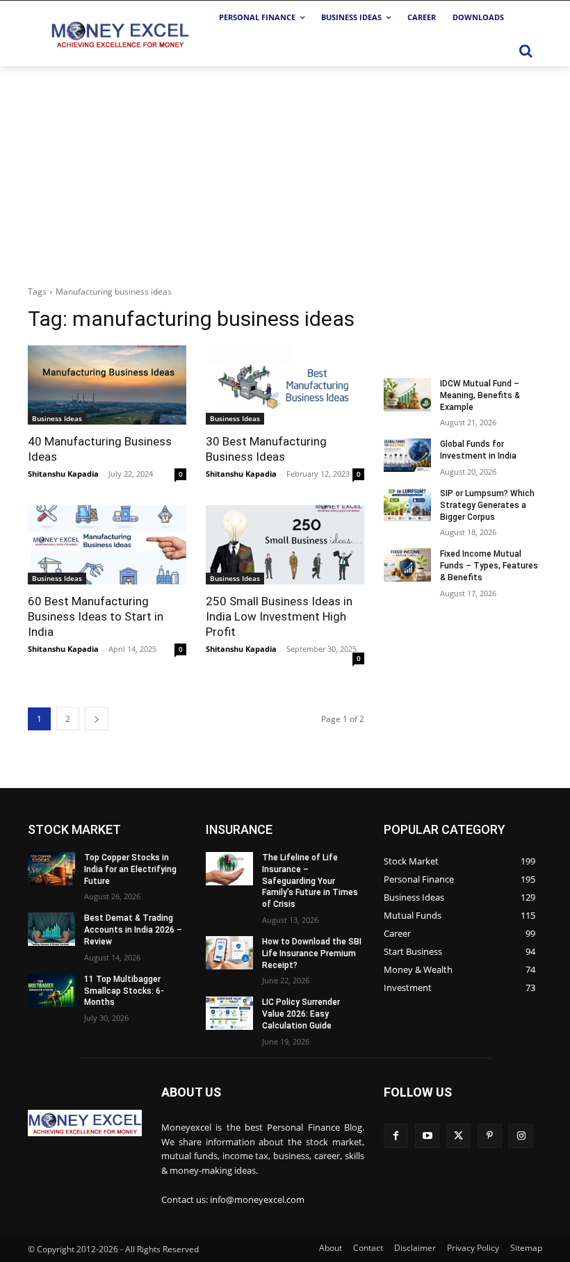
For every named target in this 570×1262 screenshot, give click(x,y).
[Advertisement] (285, 170)
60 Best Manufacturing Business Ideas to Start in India (95, 616)
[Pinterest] (490, 1136)
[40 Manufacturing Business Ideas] (107, 385)
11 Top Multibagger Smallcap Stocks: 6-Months (124, 991)
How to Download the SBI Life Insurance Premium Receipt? (311, 953)
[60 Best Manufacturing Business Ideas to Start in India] (107, 544)
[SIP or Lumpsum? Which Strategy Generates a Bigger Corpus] (407, 504)
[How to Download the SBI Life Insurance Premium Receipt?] (229, 952)
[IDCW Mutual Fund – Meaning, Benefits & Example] (407, 394)
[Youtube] (427, 1136)
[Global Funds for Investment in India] (407, 455)
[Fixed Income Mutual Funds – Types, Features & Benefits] (407, 565)
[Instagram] (521, 1136)
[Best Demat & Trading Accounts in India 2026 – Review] (51, 929)
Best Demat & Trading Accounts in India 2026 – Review (133, 929)
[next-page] (96, 718)
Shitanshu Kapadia (63, 473)
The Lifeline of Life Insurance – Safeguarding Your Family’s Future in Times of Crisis (310, 881)
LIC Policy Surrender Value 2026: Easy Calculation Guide (301, 1014)
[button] (525, 50)
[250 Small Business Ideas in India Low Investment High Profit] (285, 544)
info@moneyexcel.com (257, 1199)
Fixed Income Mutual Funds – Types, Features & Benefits (489, 565)
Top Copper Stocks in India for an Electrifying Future (130, 869)
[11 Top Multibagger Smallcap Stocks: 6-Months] (51, 990)
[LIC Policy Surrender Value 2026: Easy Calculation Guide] (229, 1013)
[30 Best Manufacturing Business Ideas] (285, 385)
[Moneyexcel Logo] (119, 34)
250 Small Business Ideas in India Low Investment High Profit (279, 616)
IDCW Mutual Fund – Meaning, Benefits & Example (480, 395)
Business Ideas (57, 418)
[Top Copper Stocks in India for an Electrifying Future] (51, 868)
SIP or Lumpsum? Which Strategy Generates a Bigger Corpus (487, 505)
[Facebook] (396, 1136)
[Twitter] (458, 1136)
